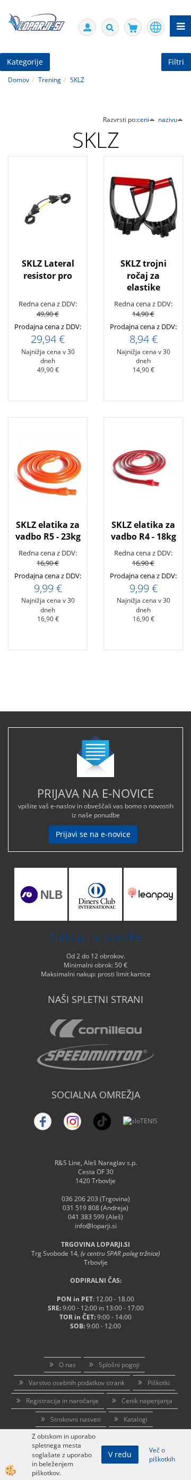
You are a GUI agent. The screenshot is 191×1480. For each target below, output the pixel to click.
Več (47, 240)
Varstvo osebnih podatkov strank (77, 1382)
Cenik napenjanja (146, 1400)
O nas (67, 1364)
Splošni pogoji (119, 1364)
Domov (18, 79)
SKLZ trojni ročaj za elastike (143, 276)
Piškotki (158, 1382)
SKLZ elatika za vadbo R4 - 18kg (143, 531)
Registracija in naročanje (62, 1400)
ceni (143, 119)
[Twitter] (72, 1121)
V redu (120, 1454)
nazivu (167, 119)
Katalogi (135, 1419)
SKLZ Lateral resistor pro (48, 269)
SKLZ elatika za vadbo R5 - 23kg (48, 531)
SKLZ (77, 79)
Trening (49, 79)
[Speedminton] (95, 1057)
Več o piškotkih (162, 1455)
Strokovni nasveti (75, 1419)
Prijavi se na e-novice (93, 834)
